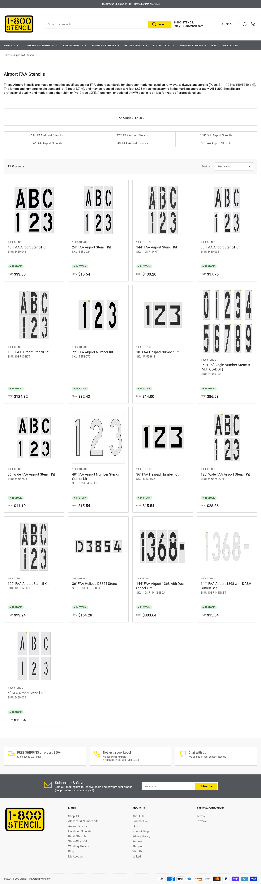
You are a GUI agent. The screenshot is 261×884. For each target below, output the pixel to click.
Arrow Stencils (73, 45)
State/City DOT (162, 45)
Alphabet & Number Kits (39, 45)
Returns (137, 841)
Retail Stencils (134, 45)
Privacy (201, 821)
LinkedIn (137, 856)
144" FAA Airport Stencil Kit (156, 247)
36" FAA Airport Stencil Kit (220, 247)
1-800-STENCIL (184, 22)
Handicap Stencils (104, 45)
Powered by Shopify (39, 878)
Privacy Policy (141, 836)
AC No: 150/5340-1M (239, 85)
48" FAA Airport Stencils (133, 143)
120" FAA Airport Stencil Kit (28, 584)
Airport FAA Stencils (24, 55)
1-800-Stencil (15, 242)
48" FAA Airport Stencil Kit (27, 247)
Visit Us (137, 851)
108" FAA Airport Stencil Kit (28, 352)
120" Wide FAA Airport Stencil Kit (225, 474)
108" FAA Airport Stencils (216, 135)
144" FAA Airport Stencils (47, 135)
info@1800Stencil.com (188, 26)
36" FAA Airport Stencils (216, 143)
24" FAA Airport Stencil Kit (91, 247)
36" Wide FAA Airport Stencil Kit (31, 474)
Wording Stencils (191, 45)
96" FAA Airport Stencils (47, 143)
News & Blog (140, 831)
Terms (201, 816)
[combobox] (108, 24)
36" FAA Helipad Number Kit (157, 474)
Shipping (137, 846)
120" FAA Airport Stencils (133, 135)
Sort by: (206, 166)
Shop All (9, 45)
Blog (214, 45)
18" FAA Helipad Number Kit (157, 352)
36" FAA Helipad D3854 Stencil (95, 584)
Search (161, 24)
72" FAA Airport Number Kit (92, 352)
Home (7, 55)
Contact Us (139, 821)
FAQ (135, 826)
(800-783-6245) (121, 760)
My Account (230, 45)
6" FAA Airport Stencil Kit (26, 693)
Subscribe (206, 786)
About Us (138, 816)
